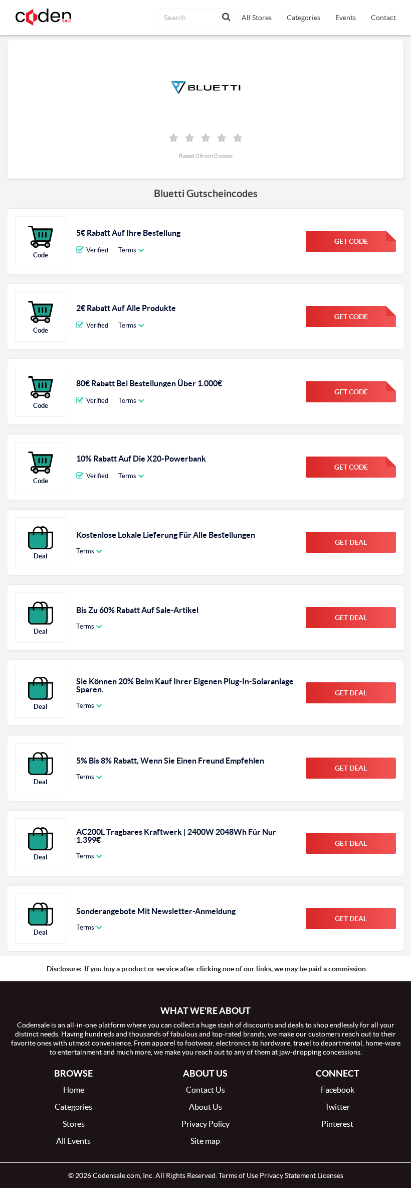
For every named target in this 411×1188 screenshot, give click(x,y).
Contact (383, 17)
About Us (205, 1107)
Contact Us (205, 1090)
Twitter (337, 1107)
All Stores (257, 17)
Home (73, 1090)
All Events (73, 1141)
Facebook (337, 1090)
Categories (303, 17)
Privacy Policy (205, 1124)
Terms (127, 250)
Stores (74, 1124)
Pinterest (337, 1124)
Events (345, 17)
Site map (205, 1141)
